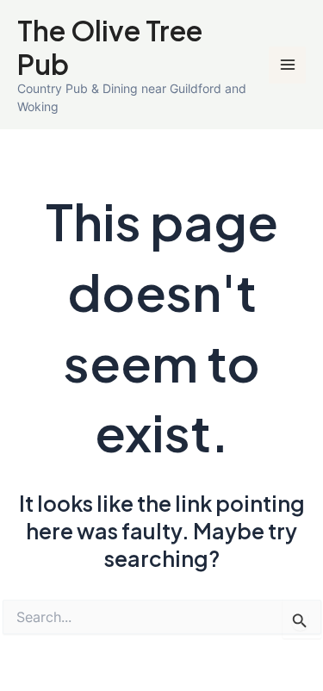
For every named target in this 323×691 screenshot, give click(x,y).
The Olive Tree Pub (109, 46)
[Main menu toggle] (287, 65)
